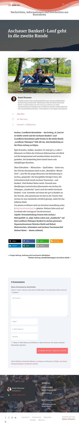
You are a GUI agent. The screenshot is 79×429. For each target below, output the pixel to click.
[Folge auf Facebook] (5, 417)
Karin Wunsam (24, 97)
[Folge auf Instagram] (12, 417)
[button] (14, 241)
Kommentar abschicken (52, 350)
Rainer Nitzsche (68, 419)
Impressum (46, 406)
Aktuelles (20, 114)
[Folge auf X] (8, 417)
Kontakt (33, 420)
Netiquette (47, 417)
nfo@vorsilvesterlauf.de (25, 208)
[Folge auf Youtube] (15, 417)
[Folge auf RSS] (5, 421)
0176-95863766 (18, 395)
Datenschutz (36, 417)
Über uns (41, 420)
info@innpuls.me (49, 404)
